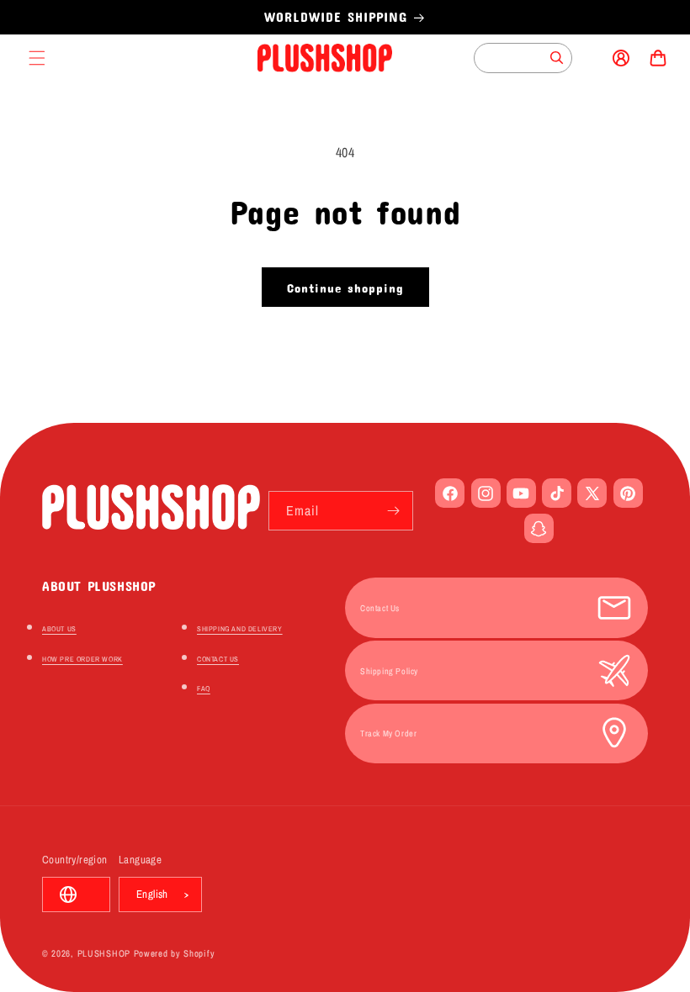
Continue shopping (345, 287)
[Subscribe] (393, 510)
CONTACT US (218, 659)
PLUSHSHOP (103, 953)
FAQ (203, 688)
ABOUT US (59, 629)
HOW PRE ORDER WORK (82, 659)
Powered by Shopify (174, 953)
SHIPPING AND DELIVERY (240, 629)
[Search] (557, 58)
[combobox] (523, 58)
